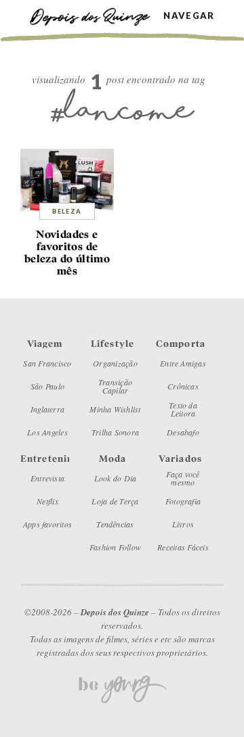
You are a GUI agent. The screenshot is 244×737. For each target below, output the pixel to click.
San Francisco (47, 363)
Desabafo (183, 432)
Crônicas (183, 386)
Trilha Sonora (115, 432)
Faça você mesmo (182, 478)
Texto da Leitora (183, 409)
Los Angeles (47, 432)
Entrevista (47, 478)
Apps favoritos (47, 524)
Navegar (188, 15)
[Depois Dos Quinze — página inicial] (96, 15)
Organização (115, 363)
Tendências (115, 524)
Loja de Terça (115, 501)
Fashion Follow (115, 547)
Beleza (66, 211)
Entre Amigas (183, 363)
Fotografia (183, 501)
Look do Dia (115, 478)
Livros (183, 524)
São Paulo (47, 386)
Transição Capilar (115, 386)
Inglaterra (47, 409)
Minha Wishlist (114, 409)
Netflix (47, 501)
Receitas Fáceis (183, 547)
